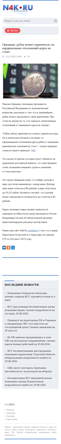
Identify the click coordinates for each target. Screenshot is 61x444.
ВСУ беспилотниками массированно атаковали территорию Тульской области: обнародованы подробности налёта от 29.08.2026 (30, 356)
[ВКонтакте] (4, 247)
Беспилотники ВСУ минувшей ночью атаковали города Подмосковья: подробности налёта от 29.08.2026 (28, 381)
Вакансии (11, 413)
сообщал (33, 230)
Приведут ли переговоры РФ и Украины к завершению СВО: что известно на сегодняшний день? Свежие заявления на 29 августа (30, 325)
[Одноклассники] (8, 247)
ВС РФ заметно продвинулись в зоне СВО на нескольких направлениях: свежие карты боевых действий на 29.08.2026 (30, 340)
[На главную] (25, 8)
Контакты (11, 416)
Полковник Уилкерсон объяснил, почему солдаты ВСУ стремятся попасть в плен (30, 296)
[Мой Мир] (13, 247)
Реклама (10, 410)
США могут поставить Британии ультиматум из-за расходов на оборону (28, 369)
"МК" (33, 150)
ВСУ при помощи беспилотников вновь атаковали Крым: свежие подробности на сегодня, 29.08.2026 (30, 310)
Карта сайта (12, 419)
